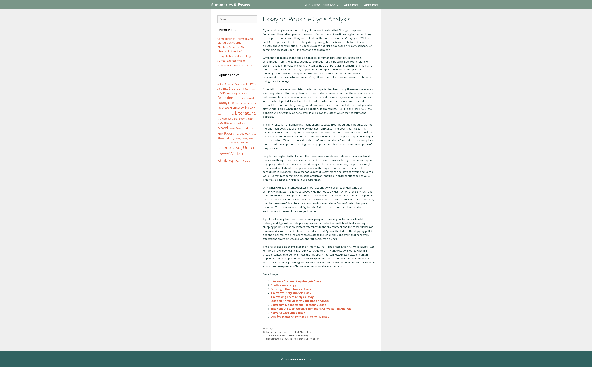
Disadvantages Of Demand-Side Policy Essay (300, 316)
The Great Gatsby (234, 148)
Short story (225, 138)
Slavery (238, 139)
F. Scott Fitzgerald (247, 98)
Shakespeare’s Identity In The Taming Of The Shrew (292, 338)
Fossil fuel (294, 332)
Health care (223, 107)
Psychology (242, 134)
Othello (232, 129)
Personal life (244, 128)
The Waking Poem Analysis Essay (292, 297)
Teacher (220, 148)
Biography (236, 88)
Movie (221, 123)
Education (225, 97)
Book (221, 93)
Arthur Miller (222, 89)
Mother (249, 118)
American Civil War (245, 84)
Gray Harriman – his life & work (321, 4)
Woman (248, 161)
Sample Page (351, 4)
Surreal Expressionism (231, 60)
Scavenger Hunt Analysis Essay (291, 289)
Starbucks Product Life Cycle (234, 65)
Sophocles (244, 142)
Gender (238, 103)
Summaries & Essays (230, 4)
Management (238, 118)
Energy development (277, 332)
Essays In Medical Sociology (234, 56)
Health (253, 103)
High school (237, 107)
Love (219, 119)
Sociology (234, 142)
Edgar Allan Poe (240, 93)
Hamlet (246, 103)
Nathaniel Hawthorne (236, 123)
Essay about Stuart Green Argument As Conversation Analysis (311, 308)
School (254, 134)
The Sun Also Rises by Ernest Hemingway (287, 335)
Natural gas (306, 332)
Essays (269, 328)
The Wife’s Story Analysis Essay (291, 293)
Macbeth (226, 118)
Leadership (221, 114)
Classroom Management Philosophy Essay (298, 305)
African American (225, 84)
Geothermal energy (283, 285)
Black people (250, 89)
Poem (220, 133)
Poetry (229, 133)
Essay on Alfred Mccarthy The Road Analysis (300, 301)
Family (222, 103)
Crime (229, 93)
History (250, 107)
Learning (230, 114)
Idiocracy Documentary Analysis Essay (296, 281)
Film (231, 103)
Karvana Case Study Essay (288, 313)
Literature (245, 113)
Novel (222, 128)
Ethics (236, 98)
